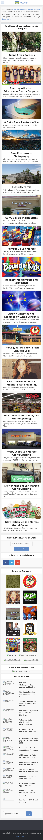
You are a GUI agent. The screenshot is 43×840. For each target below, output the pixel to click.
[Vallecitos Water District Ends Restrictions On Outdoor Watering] (11, 720)
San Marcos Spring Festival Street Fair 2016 (28, 770)
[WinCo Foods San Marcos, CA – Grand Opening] (11, 791)
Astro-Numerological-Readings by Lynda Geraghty (21, 315)
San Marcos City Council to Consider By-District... (28, 713)
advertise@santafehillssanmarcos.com (26, 9)
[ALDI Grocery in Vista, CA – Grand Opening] (11, 754)
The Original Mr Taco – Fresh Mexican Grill (21, 349)
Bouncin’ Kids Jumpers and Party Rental (21, 281)
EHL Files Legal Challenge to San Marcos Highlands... (27, 685)
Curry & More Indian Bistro (21, 217)
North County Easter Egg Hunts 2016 (27, 784)
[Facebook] (6, 562)
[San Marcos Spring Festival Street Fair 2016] (11, 770)
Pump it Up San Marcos (21, 248)
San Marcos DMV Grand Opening (28, 801)
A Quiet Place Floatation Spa (21, 122)
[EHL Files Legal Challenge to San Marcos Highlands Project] (11, 683)
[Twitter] (11, 562)
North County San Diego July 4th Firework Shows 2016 (28, 740)
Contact (24, 836)
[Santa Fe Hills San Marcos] (21, 2)
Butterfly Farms (21, 186)
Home (18, 836)
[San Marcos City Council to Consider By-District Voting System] (11, 710)
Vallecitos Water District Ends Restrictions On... (26, 722)
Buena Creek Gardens (21, 55)
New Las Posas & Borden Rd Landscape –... (27, 731)
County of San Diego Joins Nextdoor (27, 777)
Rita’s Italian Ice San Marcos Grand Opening (21, 523)
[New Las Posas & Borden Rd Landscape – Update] (11, 729)
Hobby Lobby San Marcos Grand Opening (21, 453)
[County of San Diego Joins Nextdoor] (11, 776)
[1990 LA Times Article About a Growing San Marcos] (11, 701)
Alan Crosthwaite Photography (21, 154)
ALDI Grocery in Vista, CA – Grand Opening (27, 756)
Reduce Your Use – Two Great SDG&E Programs (28, 749)
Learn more (6, 19)
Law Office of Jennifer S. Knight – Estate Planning (22, 383)
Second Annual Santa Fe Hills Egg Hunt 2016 (28, 763)
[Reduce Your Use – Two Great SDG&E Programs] (11, 748)
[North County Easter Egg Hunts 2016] (11, 783)
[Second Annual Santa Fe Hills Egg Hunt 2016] (11, 762)
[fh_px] (23, 562)
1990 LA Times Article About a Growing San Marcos (27, 703)
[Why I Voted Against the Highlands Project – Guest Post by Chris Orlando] (11, 692)
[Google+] (17, 562)
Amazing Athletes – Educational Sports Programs (21, 89)
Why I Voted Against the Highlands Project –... (28, 694)
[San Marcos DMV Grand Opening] (11, 802)
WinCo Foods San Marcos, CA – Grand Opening (21, 417)
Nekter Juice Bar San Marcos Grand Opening (21, 487)
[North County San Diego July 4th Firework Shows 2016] (11, 739)
